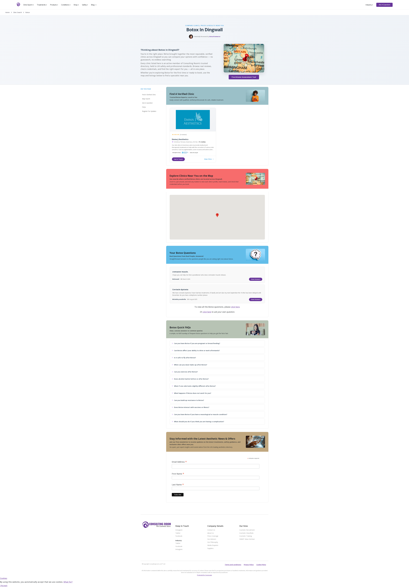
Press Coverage (212, 536)
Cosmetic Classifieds (246, 533)
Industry (369, 5)
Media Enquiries (212, 545)
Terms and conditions (233, 565)
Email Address (179, 462)
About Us (210, 533)
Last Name (178, 484)
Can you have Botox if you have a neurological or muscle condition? (200, 414)
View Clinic (208, 159)
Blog (93, 5)
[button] (217, 215)
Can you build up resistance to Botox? (189, 400)
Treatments (42, 5)
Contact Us (211, 530)
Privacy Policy (249, 565)
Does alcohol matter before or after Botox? (191, 379)
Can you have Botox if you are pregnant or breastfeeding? (197, 343)
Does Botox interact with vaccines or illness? (191, 407)
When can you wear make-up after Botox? (190, 365)
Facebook (178, 536)
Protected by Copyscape (204, 575)
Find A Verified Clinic (149, 95)
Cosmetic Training (245, 536)
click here (235, 307)
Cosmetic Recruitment (247, 530)
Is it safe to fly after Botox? (185, 358)
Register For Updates (149, 111)
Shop (76, 5)
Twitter (177, 533)
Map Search (146, 99)
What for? (68, 582)
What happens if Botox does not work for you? (192, 393)
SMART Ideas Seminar (247, 539)
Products (54, 5)
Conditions (66, 5)
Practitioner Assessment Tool (244, 77)
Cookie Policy (261, 565)
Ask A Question (384, 5)
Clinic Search (28, 5)
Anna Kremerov (214, 36)
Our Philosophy (212, 542)
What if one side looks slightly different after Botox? (195, 386)
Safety (85, 5)
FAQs (144, 107)
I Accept (3, 585)
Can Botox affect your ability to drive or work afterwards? (197, 350)
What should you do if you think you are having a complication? (199, 421)
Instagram (178, 530)
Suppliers (210, 548)
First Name (178, 474)
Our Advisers (211, 539)
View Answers (255, 279)
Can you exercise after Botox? (186, 372)
